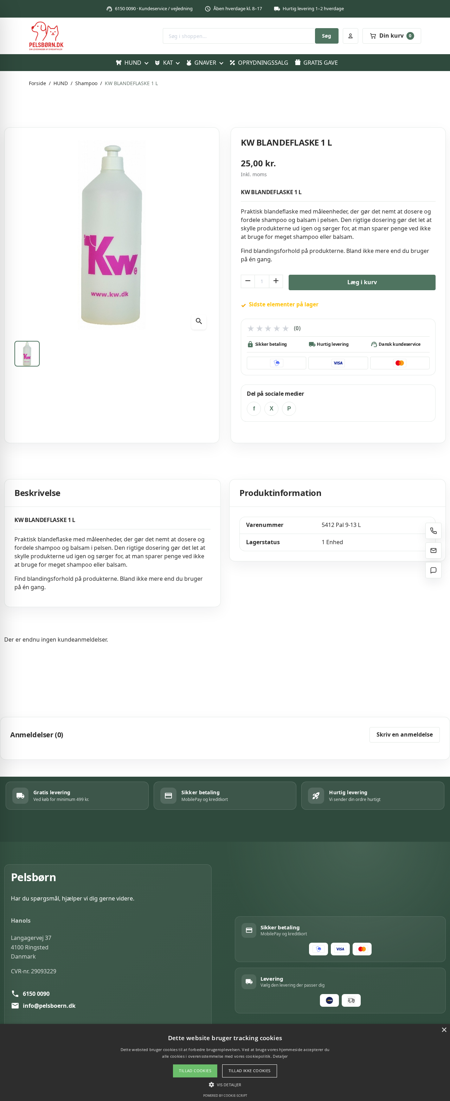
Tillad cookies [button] (195, 1070)
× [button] (443, 1030)
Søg (326, 35)
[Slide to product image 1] (27, 353)
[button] (225, 1084)
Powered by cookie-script (225, 1095)
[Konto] (350, 36)
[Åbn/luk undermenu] (146, 62)
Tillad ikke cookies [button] (250, 1070)
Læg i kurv (362, 282)
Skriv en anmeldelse (405, 734)
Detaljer (280, 1056)
